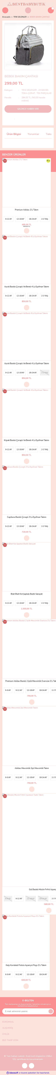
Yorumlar (33, 134)
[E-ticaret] (27, 1072)
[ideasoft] (12, 1072)
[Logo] (28, 4)
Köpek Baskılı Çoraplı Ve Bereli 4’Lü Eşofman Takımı (26, 440)
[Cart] (51, 10)
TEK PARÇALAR (44, 93)
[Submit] (51, 1011)
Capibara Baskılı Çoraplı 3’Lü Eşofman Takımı (26, 517)
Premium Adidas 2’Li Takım (26, 210)
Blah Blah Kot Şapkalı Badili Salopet (26, 594)
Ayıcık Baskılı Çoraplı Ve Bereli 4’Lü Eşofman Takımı (26, 286)
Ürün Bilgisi (14, 134)
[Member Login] (28, 10)
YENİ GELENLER (29, 90)
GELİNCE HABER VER (28, 108)
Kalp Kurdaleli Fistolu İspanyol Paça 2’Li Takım (26, 965)
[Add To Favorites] (15, 118)
